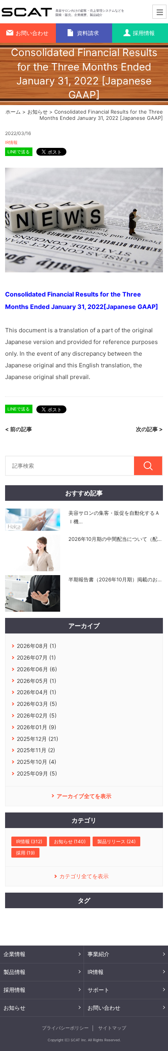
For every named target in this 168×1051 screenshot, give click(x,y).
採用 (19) (25, 853)
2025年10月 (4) (36, 761)
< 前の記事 (18, 429)
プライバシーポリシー (65, 1028)
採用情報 (14, 989)
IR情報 (11, 142)
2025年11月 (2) (36, 750)
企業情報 (14, 954)
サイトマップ (112, 1028)
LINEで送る (18, 151)
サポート (98, 989)
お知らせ (37, 112)
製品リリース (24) (116, 841)
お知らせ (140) (70, 841)
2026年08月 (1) (36, 645)
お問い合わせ (104, 1007)
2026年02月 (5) (37, 715)
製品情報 (14, 972)
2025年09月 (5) (37, 773)
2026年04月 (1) (36, 692)
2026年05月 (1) (36, 680)
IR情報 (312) (29, 841)
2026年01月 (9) (36, 727)
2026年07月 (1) (36, 657)
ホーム (13, 112)
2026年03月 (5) (37, 703)
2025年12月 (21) (37, 738)
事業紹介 (98, 954)
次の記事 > (149, 429)
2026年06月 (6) (37, 669)
